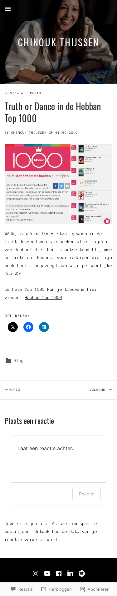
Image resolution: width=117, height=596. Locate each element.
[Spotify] (81, 573)
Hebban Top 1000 (43, 297)
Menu (7, 8)
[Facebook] (58, 573)
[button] (38, 183)
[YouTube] (47, 573)
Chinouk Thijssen (58, 42)
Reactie (86, 493)
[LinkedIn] (70, 573)
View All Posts (25, 93)
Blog (19, 360)
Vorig (10, 389)
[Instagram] (35, 573)
